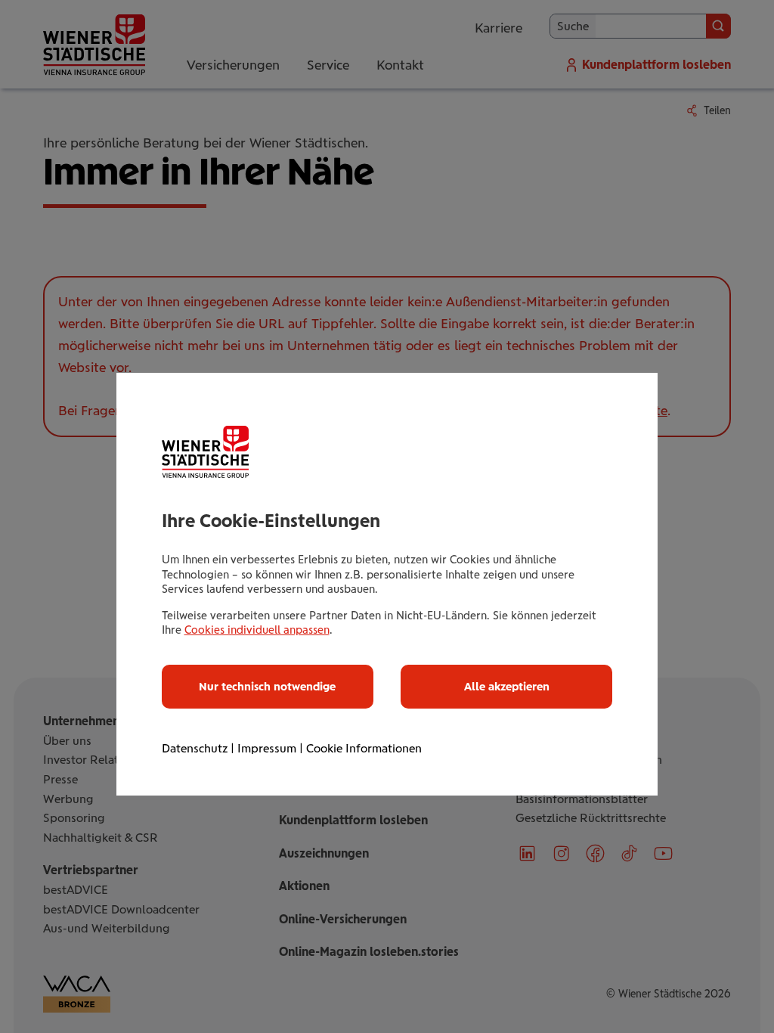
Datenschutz (195, 748)
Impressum (266, 748)
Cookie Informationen (364, 748)
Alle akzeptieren (507, 686)
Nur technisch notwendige (267, 686)
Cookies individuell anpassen (257, 630)
